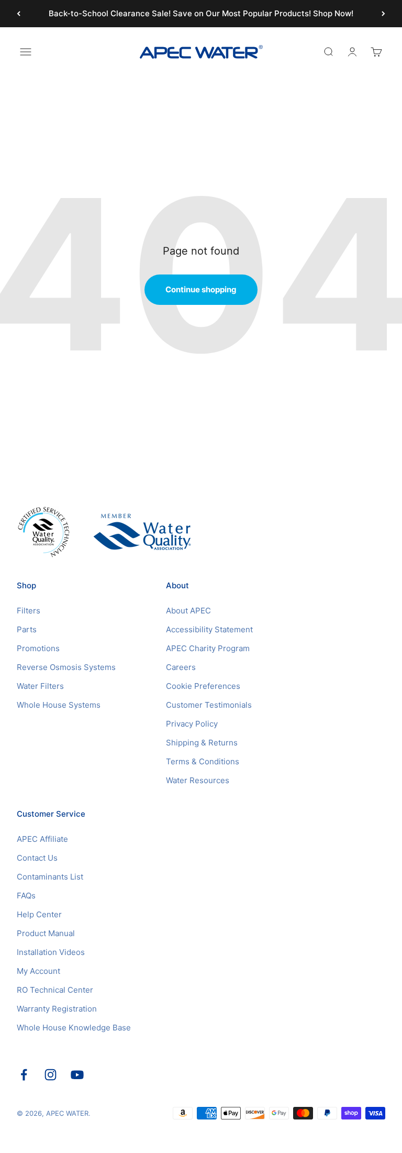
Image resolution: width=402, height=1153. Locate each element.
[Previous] (18, 13)
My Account (38, 971)
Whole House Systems (58, 705)
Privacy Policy (192, 724)
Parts (27, 629)
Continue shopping (201, 289)
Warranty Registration (57, 1009)
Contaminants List (50, 877)
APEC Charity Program (208, 648)
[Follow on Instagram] (50, 1075)
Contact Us (37, 858)
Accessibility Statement (209, 629)
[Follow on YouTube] (77, 1075)
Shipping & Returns (202, 743)
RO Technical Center (55, 990)
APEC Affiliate (42, 839)
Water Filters (40, 686)
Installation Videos (51, 952)
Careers (181, 667)
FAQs (26, 896)
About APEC (188, 611)
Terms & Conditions (202, 761)
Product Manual (46, 933)
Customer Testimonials (209, 705)
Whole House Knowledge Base (74, 1028)
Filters (28, 611)
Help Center (39, 914)
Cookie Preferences (203, 686)
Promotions (38, 648)
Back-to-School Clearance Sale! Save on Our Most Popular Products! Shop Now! (201, 13)
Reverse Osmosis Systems (66, 667)
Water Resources (197, 780)
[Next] (383, 13)
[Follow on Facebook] (24, 1075)
